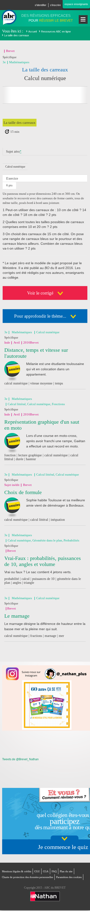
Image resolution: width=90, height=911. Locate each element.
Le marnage (17, 616)
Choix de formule (23, 492)
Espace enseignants (76, 4)
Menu (83, 19)
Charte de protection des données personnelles (27, 877)
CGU (37, 871)
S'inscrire (55, 5)
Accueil (32, 31)
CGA (45, 871)
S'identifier (40, 5)
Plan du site (66, 871)
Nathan (45, 896)
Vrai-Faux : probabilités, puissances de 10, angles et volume (42, 561)
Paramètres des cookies (69, 877)
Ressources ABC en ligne (56, 31)
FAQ (54, 871)
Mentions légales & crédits (16, 871)
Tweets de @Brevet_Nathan (20, 759)
